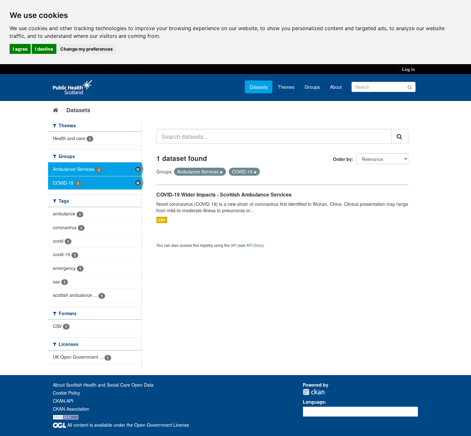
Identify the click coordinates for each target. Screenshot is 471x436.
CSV (161, 219)
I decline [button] (44, 49)
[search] (400, 136)
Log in (408, 69)
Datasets (259, 87)
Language (314, 401)
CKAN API (63, 401)
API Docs (254, 245)
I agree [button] (20, 49)
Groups (312, 87)
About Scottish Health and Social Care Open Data (103, 385)
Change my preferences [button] (86, 49)
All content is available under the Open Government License (127, 425)
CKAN (314, 392)
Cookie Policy (66, 393)
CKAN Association (71, 409)
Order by (342, 159)
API (234, 245)
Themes (286, 87)
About (336, 87)
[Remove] (221, 171)
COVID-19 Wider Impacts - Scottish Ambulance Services (224, 194)
